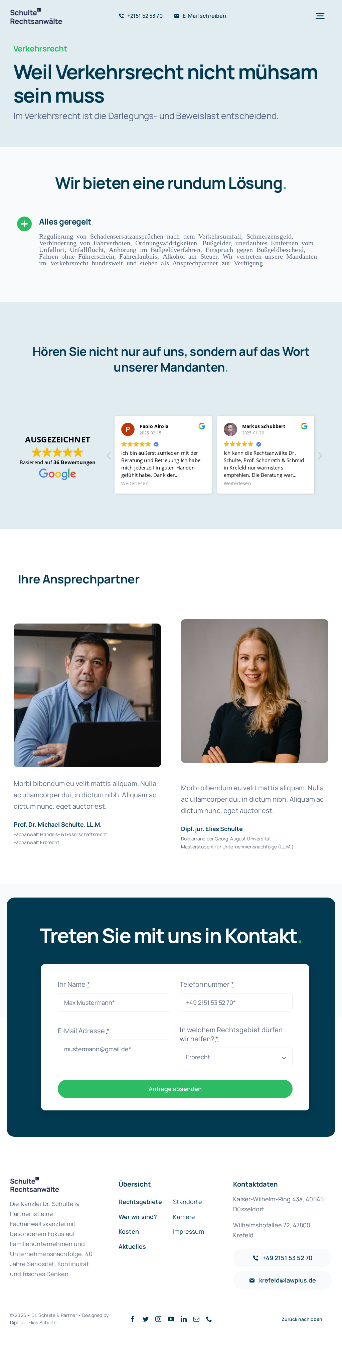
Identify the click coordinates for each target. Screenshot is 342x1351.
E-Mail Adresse (84, 1030)
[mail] (196, 1319)
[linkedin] (184, 1319)
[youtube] (171, 1319)
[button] (319, 457)
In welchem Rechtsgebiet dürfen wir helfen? (231, 1034)
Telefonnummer (207, 984)
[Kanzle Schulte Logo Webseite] (37, 11)
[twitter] (146, 1319)
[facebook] (133, 1319)
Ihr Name (74, 984)
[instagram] (158, 1319)
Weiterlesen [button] (135, 484)
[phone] (209, 1319)
